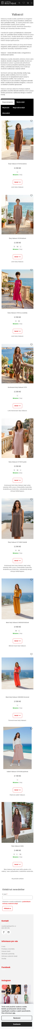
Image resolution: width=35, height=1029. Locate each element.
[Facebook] (4, 932)
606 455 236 (6, 928)
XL (20, 854)
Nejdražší (5, 108)
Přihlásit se (7, 908)
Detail (16, 182)
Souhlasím (17, 1024)
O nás (3, 946)
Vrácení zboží (6, 951)
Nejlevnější (21, 102)
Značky (4, 958)
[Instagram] (8, 932)
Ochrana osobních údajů (9, 956)
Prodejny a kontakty (8, 949)
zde (14, 1013)
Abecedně (6, 113)
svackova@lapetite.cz (9, 926)
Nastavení (16, 1018)
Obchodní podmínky (8, 954)
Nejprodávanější (19, 108)
